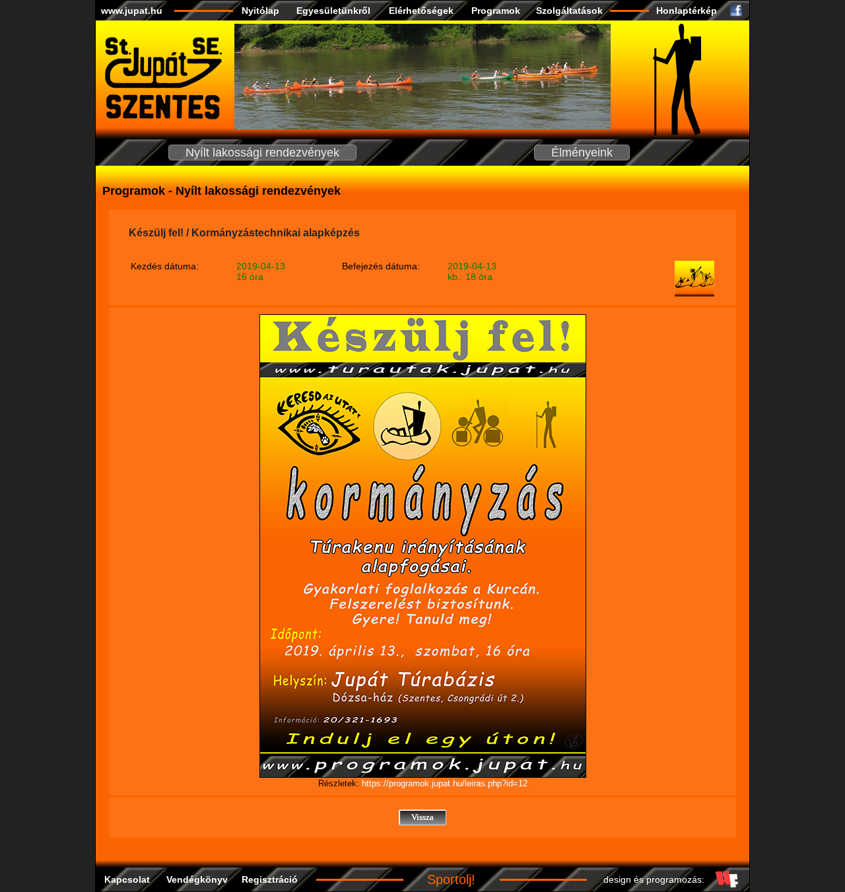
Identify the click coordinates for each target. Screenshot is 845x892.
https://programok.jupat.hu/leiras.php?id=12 (444, 783)
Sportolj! (451, 879)
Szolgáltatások (569, 10)
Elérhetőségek (421, 10)
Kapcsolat (127, 879)
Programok (495, 10)
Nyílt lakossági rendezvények (262, 152)
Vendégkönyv (197, 879)
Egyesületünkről (333, 10)
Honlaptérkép (686, 10)
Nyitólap (260, 10)
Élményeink (582, 152)
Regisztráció (270, 879)
